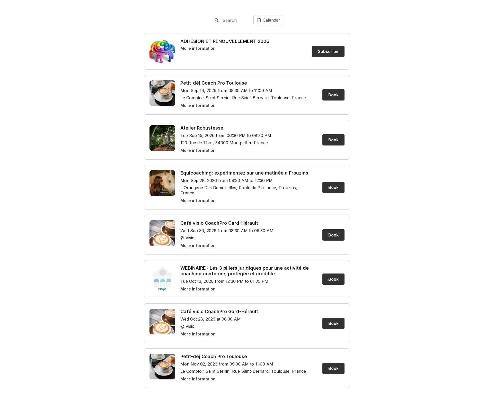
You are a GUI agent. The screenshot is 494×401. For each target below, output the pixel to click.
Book (333, 94)
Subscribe (328, 51)
